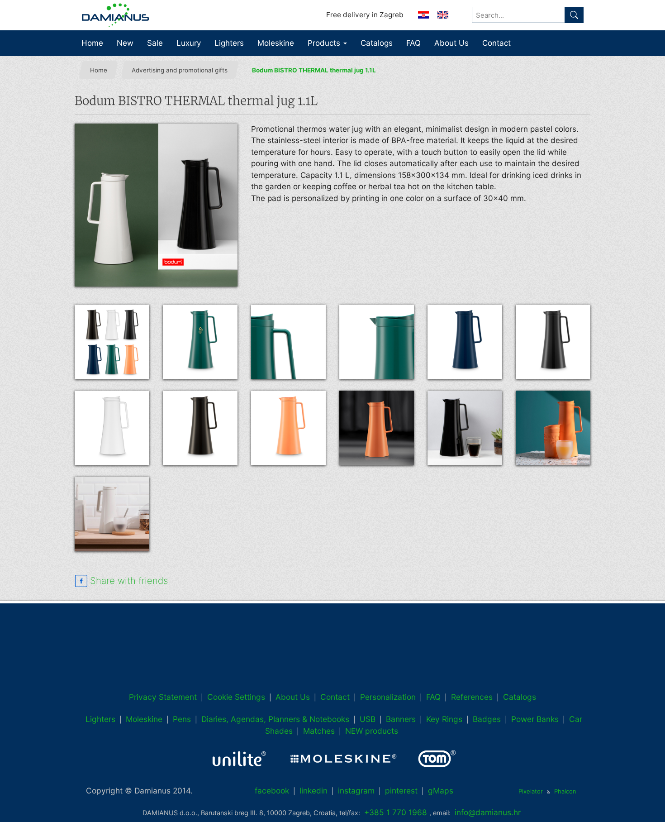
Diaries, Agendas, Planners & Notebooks (275, 719)
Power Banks (535, 719)
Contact (496, 43)
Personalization (388, 697)
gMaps (440, 790)
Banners (401, 719)
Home (92, 43)
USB (367, 719)
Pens (182, 719)
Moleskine (275, 43)
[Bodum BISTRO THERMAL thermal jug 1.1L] (156, 205)
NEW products (371, 731)
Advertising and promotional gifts (180, 70)
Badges (487, 719)
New (125, 43)
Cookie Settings (236, 697)
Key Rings (444, 719)
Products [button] (325, 43)
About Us (451, 43)
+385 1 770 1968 (395, 812)
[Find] (574, 15)
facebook (272, 790)
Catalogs (377, 43)
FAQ (413, 43)
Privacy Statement (163, 697)
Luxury (188, 43)
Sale (155, 43)
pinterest (401, 790)
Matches (319, 731)
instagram (356, 790)
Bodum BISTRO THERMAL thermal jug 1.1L (314, 70)
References (472, 697)
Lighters (229, 43)
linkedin (313, 790)
